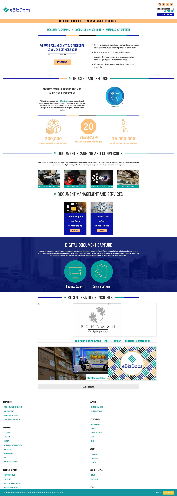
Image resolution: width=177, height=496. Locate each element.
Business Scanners (97, 407)
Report (117, 106)
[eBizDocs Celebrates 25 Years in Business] (62, 321)
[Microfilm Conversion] (75, 170)
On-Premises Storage (75, 225)
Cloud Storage (75, 221)
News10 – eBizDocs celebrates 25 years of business (97, 379)
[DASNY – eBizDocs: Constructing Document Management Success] (132, 319)
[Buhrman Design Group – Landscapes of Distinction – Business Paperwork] (97, 319)
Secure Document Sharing (12, 483)
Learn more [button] (59, 492)
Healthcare (7, 449)
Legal (92, 437)
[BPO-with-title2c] (102, 170)
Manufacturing (8, 453)
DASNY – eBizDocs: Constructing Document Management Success (132, 342)
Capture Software (96, 411)
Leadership (94, 454)
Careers (93, 462)
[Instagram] (159, 4)
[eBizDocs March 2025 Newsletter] (132, 363)
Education (7, 437)
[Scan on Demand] (128, 170)
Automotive (7, 433)
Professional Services (11, 462)
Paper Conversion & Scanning (13, 407)
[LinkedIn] (167, 4)
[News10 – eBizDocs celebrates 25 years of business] (97, 360)
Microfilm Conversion (11, 415)
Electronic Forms (9, 475)
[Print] (115, 87)
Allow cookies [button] (168, 492)
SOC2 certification (64, 101)
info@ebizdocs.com (165, 9)
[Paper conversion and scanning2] (49, 170)
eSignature (7, 479)
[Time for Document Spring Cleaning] (62, 363)
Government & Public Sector (13, 445)
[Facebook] (163, 4)
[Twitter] (171, 4)
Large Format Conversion (12, 419)
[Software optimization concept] (102, 203)
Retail (5, 457)
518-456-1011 (169, 11)
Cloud (93, 475)
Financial (6, 441)
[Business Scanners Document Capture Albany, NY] (75, 261)
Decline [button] (158, 492)
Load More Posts (88, 387)
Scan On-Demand (9, 411)
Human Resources (96, 433)
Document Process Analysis (12, 487)
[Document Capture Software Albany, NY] (102, 261)
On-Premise (94, 479)
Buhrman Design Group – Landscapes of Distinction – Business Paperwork (97, 342)
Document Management (75, 216)
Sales (92, 441)
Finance (93, 428)
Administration (95, 424)
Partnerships (95, 458)
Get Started (167, 14)
